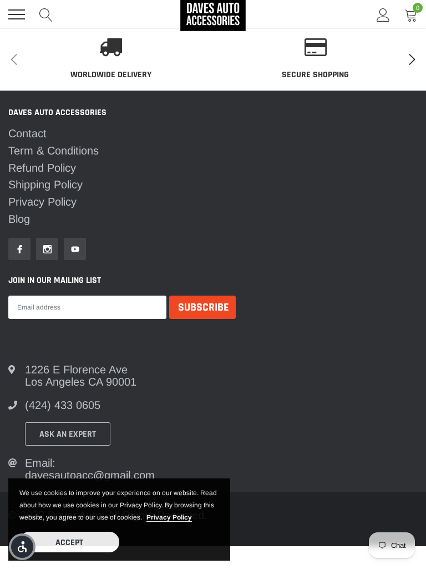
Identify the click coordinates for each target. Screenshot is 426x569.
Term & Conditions (53, 150)
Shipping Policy (45, 184)
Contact (27, 133)
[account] (383, 14)
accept (69, 542)
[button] (22, 546)
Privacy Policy (42, 202)
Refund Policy (42, 168)
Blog (19, 219)
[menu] (16, 14)
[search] (46, 14)
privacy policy (169, 517)
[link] (19, 249)
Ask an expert (67, 434)
